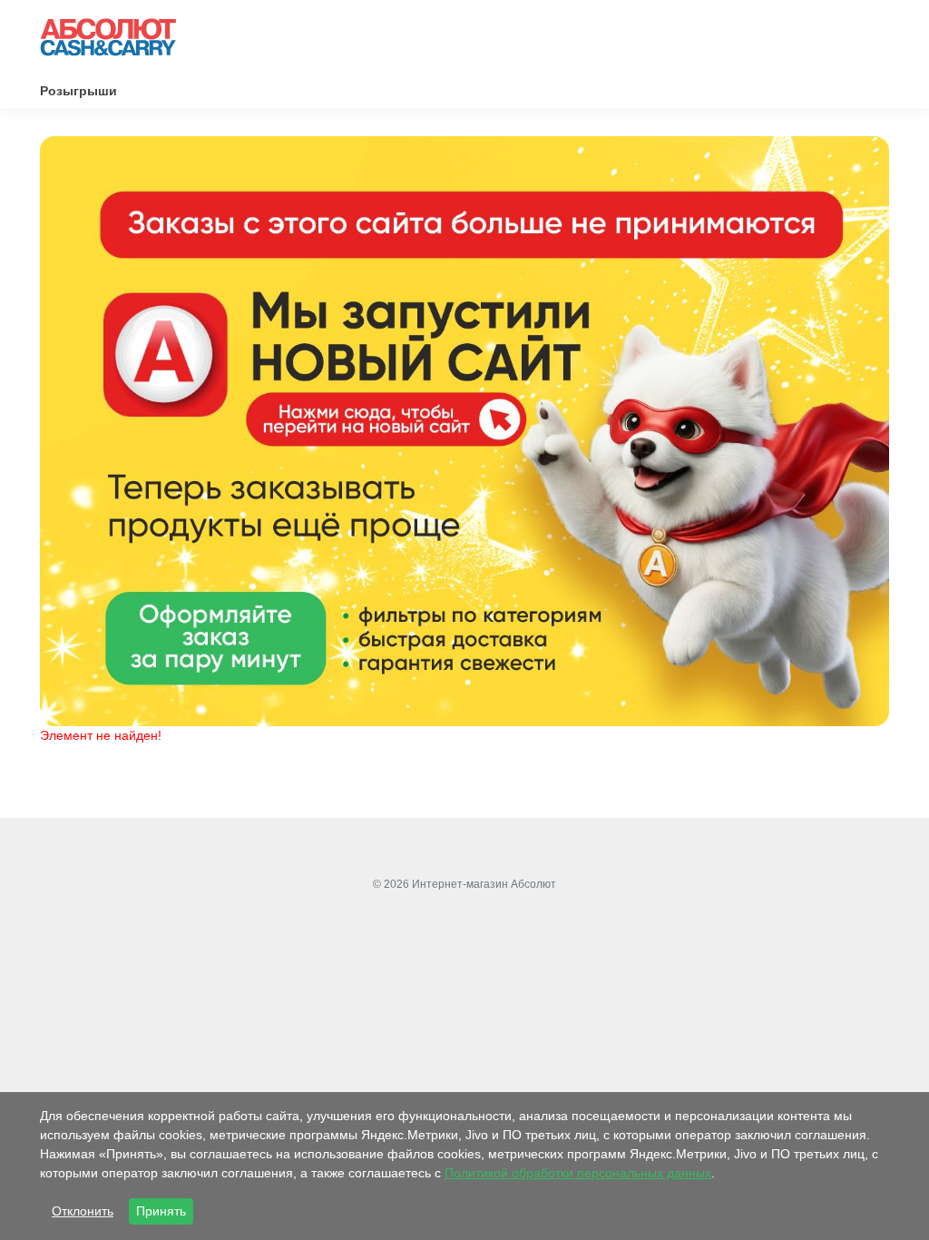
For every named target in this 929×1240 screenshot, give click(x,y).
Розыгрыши (78, 91)
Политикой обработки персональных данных (578, 1173)
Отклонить (82, 1211)
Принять (161, 1211)
